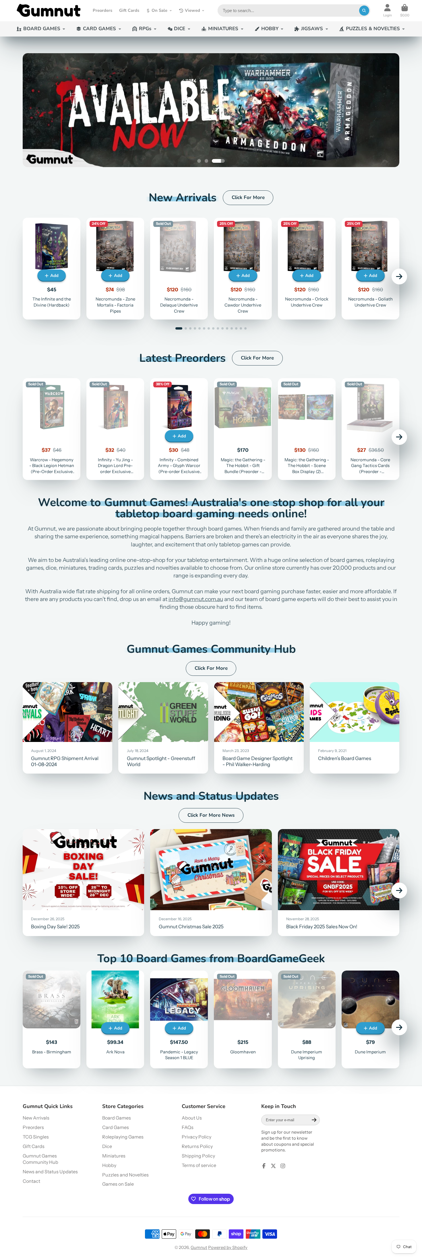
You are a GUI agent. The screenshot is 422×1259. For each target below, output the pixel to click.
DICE (179, 28)
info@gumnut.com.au (196, 599)
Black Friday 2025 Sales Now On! (338, 882)
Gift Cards (129, 10)
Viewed (192, 10)
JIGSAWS (312, 28)
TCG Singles (36, 1137)
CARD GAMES (99, 28)
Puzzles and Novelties (125, 1175)
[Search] (364, 10)
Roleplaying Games (123, 1137)
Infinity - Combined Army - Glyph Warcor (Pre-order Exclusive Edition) (179, 429)
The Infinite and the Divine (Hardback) (51, 268)
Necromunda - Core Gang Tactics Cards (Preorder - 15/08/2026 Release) (370, 429)
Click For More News (211, 815)
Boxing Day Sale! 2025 (83, 882)
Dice (107, 1146)
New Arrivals (36, 1118)
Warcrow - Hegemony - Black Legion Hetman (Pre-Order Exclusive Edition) (51, 429)
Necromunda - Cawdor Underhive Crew (243, 268)
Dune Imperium (370, 1019)
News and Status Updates (50, 1171)
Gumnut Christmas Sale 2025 (211, 882)
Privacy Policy (196, 1137)
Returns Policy (197, 1146)
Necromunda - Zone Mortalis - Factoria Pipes (115, 268)
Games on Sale (118, 1184)
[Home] (48, 10)
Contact (31, 1181)
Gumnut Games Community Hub (40, 1159)
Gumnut (199, 1247)
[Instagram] (282, 1165)
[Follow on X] (273, 1165)
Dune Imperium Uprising (307, 1019)
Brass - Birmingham (51, 1019)
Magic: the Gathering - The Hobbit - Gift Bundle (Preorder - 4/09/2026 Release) (243, 429)
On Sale (159, 10)
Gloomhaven (243, 1019)
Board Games (116, 1118)
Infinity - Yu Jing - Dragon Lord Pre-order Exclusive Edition (115, 429)
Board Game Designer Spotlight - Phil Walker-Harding (259, 728)
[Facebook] (263, 1165)
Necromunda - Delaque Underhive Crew (179, 268)
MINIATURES (223, 28)
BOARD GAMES (41, 28)
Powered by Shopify (227, 1247)
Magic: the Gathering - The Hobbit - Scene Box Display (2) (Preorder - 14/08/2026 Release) (307, 429)
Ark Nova (115, 1019)
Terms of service (199, 1165)
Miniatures (113, 1156)
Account (387, 10)
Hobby (109, 1165)
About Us (192, 1118)
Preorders (102, 10)
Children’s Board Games (354, 728)
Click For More (248, 197)
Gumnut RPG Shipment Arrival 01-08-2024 (67, 728)
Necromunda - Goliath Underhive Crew (370, 268)
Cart (404, 10)
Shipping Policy (198, 1156)
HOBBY (269, 28)
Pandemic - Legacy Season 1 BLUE (179, 1019)
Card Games (115, 1127)
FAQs (187, 1127)
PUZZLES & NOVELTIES (373, 28)
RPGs (145, 28)
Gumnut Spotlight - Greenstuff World (163, 728)
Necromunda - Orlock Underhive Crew (307, 268)
